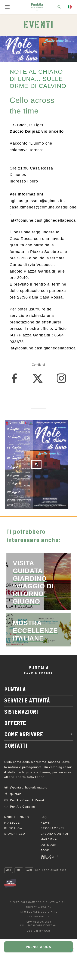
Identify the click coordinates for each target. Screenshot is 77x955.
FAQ (44, 817)
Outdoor (49, 845)
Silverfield (14, 834)
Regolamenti (52, 828)
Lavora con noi (54, 834)
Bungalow (13, 828)
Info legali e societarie (38, 912)
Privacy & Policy (39, 907)
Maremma (49, 839)
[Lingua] (69, 6)
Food (45, 850)
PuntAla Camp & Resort (27, 800)
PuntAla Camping (22, 806)
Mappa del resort (50, 857)
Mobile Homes (16, 817)
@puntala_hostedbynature (28, 787)
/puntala (16, 794)
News (45, 822)
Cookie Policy (38, 917)
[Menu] (7, 6)
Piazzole (12, 822)
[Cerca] (59, 6)
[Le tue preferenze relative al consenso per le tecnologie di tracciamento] (72, 950)
